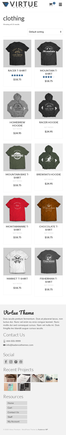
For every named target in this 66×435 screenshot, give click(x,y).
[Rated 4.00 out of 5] (49, 77)
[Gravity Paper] (23, 378)
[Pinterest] (16, 361)
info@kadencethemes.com (19, 345)
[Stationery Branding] (23, 387)
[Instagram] (11, 361)
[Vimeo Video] (51, 378)
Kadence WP (43, 429)
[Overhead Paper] (10, 387)
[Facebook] (6, 361)
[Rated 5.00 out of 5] (17, 75)
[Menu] (60, 5)
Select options (17, 84)
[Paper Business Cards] (10, 378)
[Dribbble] (21, 361)
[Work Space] (37, 378)
